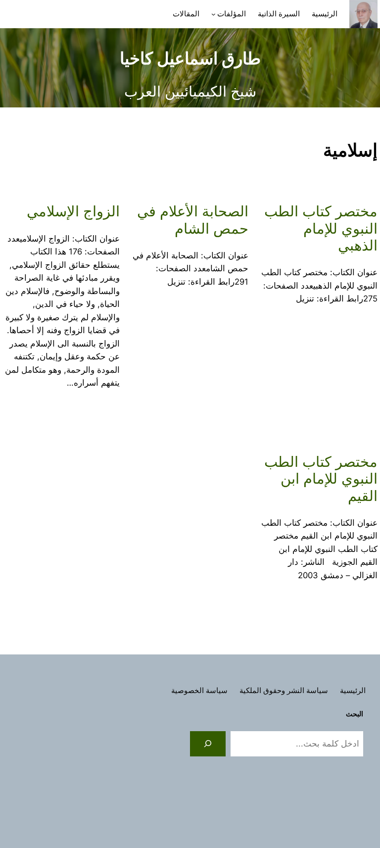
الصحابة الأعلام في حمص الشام (192, 220)
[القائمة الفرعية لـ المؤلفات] (213, 14)
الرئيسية (324, 13)
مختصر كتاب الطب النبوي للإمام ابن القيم (321, 478)
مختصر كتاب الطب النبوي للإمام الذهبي (321, 228)
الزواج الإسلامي (73, 211)
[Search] (208, 743)
